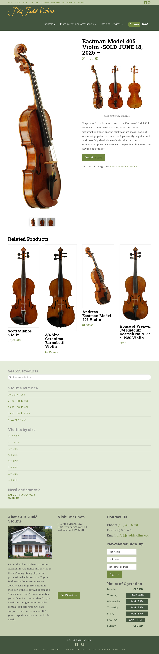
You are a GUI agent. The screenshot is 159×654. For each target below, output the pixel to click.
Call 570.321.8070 (18, 2)
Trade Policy (72, 650)
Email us (13, 497)
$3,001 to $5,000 (18, 407)
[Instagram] (149, 2)
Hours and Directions (112, 650)
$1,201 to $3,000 (18, 400)
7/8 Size (13, 473)
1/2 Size (13, 461)
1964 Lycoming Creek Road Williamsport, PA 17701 (59, 2)
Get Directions (69, 595)
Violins (134, 166)
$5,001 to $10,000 (19, 413)
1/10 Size (13, 442)
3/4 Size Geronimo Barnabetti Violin (55, 340)
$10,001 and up (17, 419)
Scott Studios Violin (20, 333)
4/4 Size (13, 479)
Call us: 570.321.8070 (21, 494)
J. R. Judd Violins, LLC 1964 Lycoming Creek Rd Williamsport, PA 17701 (72, 527)
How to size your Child (47, 650)
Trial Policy (89, 650)
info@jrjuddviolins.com (133, 535)
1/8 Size (13, 448)
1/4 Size (13, 454)
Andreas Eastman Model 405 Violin (96, 315)
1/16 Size (13, 436)
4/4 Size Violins (119, 166)
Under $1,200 (16, 394)
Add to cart (95, 157)
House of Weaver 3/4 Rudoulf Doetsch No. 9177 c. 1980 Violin (135, 332)
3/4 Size (13, 467)
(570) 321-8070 (128, 525)
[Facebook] (145, 2)
